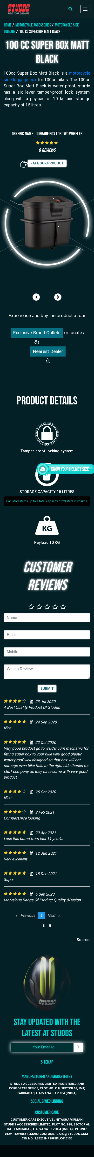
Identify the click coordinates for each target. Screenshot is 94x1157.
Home (8, 25)
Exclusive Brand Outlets (36, 332)
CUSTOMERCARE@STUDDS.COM (64, 1134)
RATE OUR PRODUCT (47, 163)
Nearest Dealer (48, 351)
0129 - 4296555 (15, 1134)
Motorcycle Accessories (33, 25)
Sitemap (47, 1062)
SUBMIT (47, 688)
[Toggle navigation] (85, 9)
